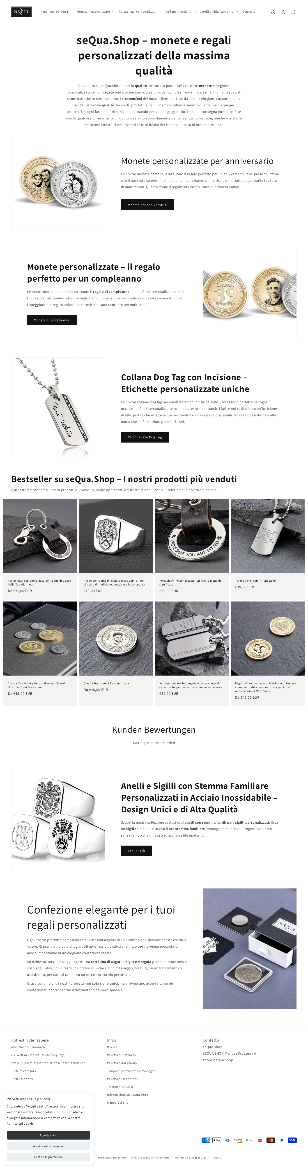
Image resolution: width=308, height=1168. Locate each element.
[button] (56, 11)
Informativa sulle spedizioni (190, 1157)
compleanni (178, 92)
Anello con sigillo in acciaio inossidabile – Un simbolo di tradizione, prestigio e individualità (114, 582)
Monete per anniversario (147, 205)
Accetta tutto (48, 1135)
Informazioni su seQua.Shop (127, 1095)
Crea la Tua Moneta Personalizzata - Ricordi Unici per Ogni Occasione (37, 685)
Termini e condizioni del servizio (150, 1157)
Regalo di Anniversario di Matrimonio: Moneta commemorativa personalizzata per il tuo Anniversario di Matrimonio (265, 687)
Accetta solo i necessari (48, 1146)
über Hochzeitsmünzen (28, 1047)
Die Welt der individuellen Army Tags (38, 1055)
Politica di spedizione (122, 1079)
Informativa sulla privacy (112, 1157)
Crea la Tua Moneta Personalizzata (106, 683)
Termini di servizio (120, 1087)
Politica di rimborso (121, 1055)
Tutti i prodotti (22, 1079)
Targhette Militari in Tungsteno (255, 581)
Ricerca (112, 1047)
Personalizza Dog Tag (145, 437)
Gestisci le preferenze (48, 1157)
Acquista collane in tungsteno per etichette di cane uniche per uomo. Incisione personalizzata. (191, 685)
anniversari (200, 92)
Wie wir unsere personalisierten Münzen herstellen (48, 1063)
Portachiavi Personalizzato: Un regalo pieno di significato (190, 582)
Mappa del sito (118, 1103)
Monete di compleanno (52, 320)
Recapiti (217, 1157)
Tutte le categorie (24, 1071)
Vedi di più (136, 851)
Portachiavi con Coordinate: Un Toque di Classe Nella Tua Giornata (39, 582)
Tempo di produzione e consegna (131, 1071)
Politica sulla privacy (122, 1063)
